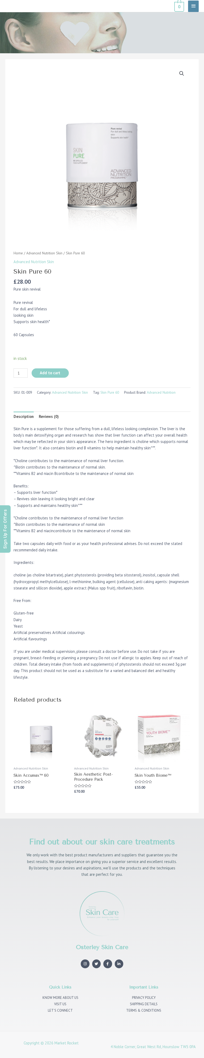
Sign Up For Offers (5, 529)
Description (24, 416)
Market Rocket (66, 1042)
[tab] (24, 417)
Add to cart (50, 372)
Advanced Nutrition (161, 392)
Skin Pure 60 (109, 392)
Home (18, 253)
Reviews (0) (49, 416)
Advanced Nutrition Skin (44, 253)
